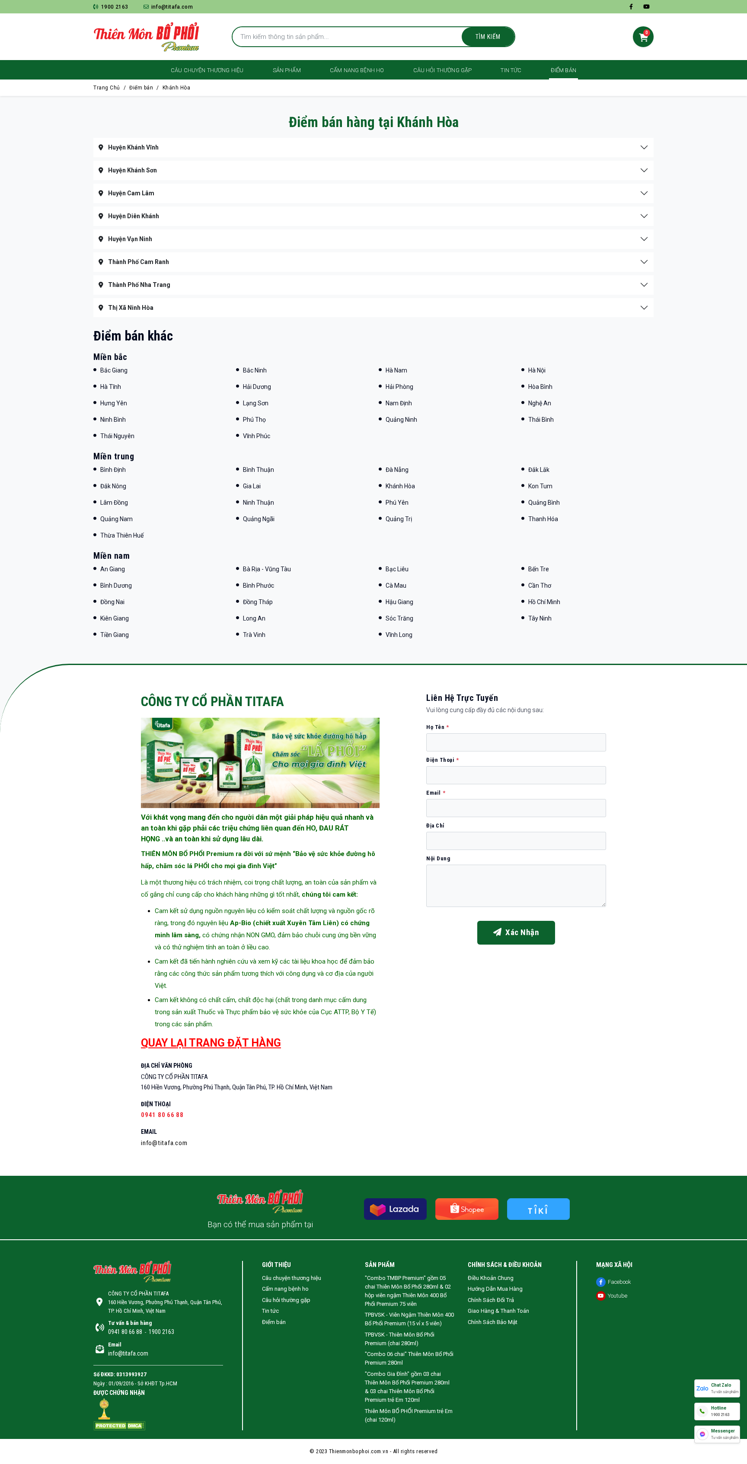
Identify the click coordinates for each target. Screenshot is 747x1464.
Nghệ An (539, 403)
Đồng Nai (112, 601)
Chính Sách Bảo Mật (492, 1322)
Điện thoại (442, 760)
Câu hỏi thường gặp (442, 70)
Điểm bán (563, 70)
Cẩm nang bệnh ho (357, 70)
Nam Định (399, 403)
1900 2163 (115, 7)
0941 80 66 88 (162, 1115)
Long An (254, 618)
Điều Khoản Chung (491, 1278)
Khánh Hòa (177, 88)
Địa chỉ (435, 825)
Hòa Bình (540, 386)
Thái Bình (541, 419)
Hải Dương (257, 386)
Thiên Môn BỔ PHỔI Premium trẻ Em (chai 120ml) (409, 1415)
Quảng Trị (399, 519)
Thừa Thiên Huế (122, 535)
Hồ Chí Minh (544, 601)
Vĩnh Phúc (256, 436)
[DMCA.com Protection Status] (119, 1425)
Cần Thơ (539, 585)
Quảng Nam (116, 519)
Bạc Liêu (397, 569)
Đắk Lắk (538, 469)
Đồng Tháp (258, 601)
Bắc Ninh (255, 370)
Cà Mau (396, 585)
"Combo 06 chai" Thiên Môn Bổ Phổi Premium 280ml (409, 1358)
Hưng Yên (113, 403)
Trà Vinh (254, 634)
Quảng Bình (544, 502)
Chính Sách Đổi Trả (491, 1300)
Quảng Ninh (401, 419)
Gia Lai (252, 486)
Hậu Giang (399, 601)
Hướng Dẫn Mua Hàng (495, 1289)
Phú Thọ (254, 419)
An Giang (112, 569)
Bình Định (113, 469)
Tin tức (511, 70)
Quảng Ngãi (259, 519)
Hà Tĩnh (110, 386)
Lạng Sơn (255, 403)
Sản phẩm (287, 70)
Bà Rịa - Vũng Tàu (267, 569)
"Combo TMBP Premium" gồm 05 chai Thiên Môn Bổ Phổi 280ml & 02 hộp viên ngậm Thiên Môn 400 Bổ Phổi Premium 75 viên (408, 1291)
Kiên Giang (114, 618)
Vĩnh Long (399, 634)
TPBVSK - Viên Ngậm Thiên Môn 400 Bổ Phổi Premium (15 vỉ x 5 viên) (409, 1319)
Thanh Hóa (543, 519)
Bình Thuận (258, 469)
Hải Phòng (399, 386)
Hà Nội (537, 370)
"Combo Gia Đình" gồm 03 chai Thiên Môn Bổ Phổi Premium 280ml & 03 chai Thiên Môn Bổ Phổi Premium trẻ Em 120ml (407, 1387)
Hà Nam (396, 370)
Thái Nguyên (117, 436)
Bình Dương (116, 585)
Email (435, 792)
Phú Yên (397, 502)
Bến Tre (538, 569)
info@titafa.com (171, 7)
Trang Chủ (106, 88)
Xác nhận (520, 932)
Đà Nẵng (397, 469)
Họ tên (437, 727)
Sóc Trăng (399, 618)
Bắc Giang (114, 370)
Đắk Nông (113, 486)
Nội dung (438, 858)
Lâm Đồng (114, 502)
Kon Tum (540, 486)
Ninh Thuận (258, 502)
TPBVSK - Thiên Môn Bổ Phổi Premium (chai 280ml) (399, 1338)
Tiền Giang (114, 634)
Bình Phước (258, 585)
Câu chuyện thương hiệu (207, 70)
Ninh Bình (113, 419)
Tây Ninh (540, 618)
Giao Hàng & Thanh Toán (498, 1311)
